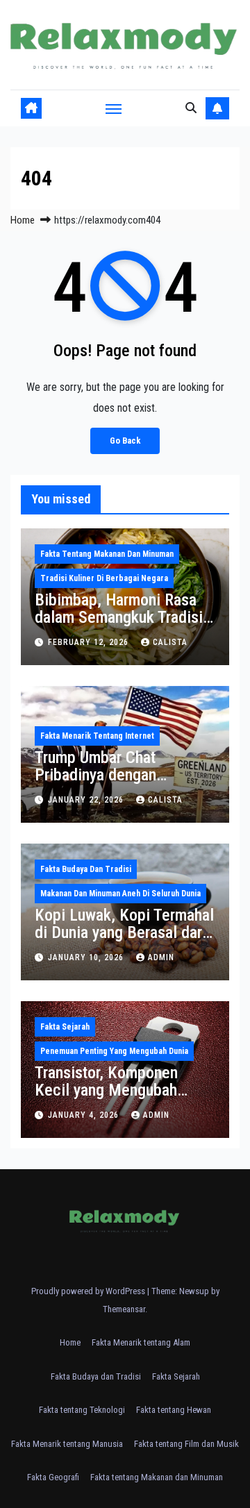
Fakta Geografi (53, 1477)
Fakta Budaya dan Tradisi (85, 869)
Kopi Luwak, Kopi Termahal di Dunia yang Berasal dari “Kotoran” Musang (124, 932)
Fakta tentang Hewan (173, 1410)
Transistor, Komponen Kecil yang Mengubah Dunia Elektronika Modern (119, 1090)
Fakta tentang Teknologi (82, 1410)
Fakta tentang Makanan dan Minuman (107, 554)
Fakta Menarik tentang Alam (141, 1342)
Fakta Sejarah (65, 1027)
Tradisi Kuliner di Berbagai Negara (104, 578)
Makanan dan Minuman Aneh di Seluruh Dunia (120, 893)
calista (170, 642)
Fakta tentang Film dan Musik (186, 1444)
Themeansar (124, 1309)
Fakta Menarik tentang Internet (97, 736)
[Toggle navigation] (114, 108)
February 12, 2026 (89, 642)
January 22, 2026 (87, 800)
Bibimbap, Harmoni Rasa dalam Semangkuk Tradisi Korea (119, 617)
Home (22, 220)
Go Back (125, 440)
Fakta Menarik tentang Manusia (67, 1444)
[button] (191, 108)
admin (161, 957)
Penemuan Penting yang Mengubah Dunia (114, 1051)
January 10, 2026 (87, 957)
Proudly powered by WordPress (89, 1291)
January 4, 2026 (85, 1115)
